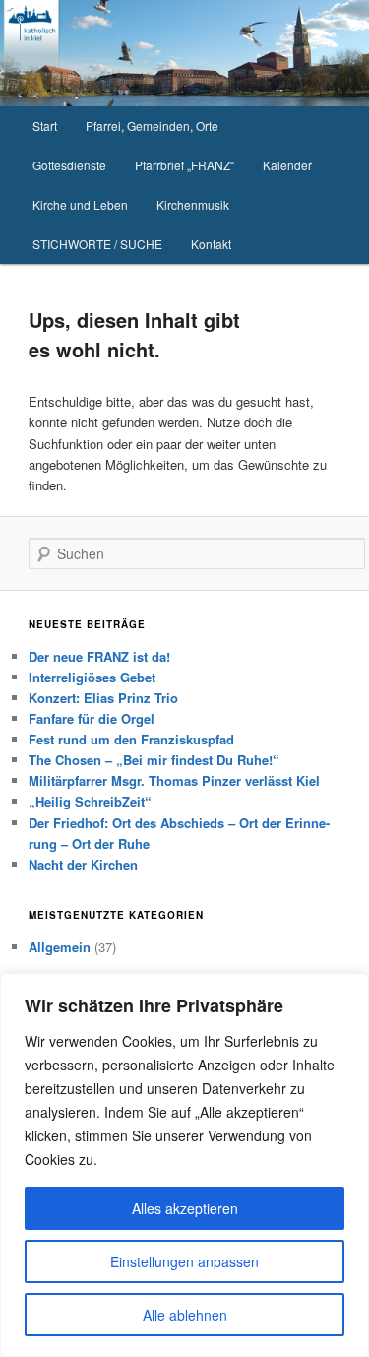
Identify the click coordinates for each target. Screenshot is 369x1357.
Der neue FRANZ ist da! (99, 656)
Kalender (287, 165)
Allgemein (60, 946)
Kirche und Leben (80, 204)
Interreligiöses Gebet (92, 677)
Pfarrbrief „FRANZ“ (184, 165)
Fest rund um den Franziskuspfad (131, 739)
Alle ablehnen (185, 1315)
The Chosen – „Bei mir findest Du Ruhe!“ (154, 759)
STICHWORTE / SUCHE (97, 243)
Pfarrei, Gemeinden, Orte (152, 125)
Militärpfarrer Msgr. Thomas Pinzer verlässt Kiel (174, 780)
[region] (184, 1165)
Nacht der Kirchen (83, 864)
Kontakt (211, 243)
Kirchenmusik (192, 204)
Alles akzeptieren (185, 1208)
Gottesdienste (69, 165)
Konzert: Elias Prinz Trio (103, 697)
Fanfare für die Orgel (91, 718)
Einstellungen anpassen (184, 1261)
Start (44, 125)
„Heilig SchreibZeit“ (90, 801)
